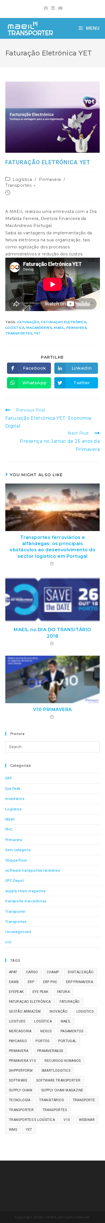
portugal (67, 1041)
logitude (17, 1021)
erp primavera (79, 982)
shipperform (20, 1071)
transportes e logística (32, 1120)
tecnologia (20, 1100)
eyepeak (16, 992)
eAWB (14, 982)
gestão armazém (25, 1011)
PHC (9, 829)
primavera (76, 328)
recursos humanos (63, 1061)
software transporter (58, 1080)
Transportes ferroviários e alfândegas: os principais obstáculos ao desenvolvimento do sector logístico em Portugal (52, 547)
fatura (63, 992)
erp (31, 982)
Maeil (10, 819)
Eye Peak (13, 788)
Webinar (87, 1120)
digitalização (81, 972)
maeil (59, 328)
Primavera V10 (22, 1061)
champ (53, 972)
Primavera (50, 179)
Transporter (15, 911)
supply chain (20, 1090)
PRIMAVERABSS (50, 1051)
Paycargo (18, 1041)
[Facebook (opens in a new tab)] (46, 8)
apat (13, 972)
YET (37, 333)
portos (42, 1041)
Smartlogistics (56, 1071)
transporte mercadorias (25, 901)
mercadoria (20, 1031)
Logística (22, 179)
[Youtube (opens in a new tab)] (60, 8)
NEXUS (46, 1031)
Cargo (32, 972)
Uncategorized (18, 932)
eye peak (40, 992)
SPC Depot (14, 880)
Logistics (85, 1011)
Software (18, 1080)
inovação (58, 1011)
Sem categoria (18, 850)
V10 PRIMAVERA (52, 709)
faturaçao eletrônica (63, 322)
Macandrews (39, 328)
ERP (8, 778)
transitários (51, 1100)
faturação (28, 322)
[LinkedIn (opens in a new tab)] (53, 8)
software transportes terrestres (32, 870)
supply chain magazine (25, 891)
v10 (8, 942)
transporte (84, 1100)
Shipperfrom (16, 860)
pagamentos (71, 1031)
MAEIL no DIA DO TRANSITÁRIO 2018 (52, 633)
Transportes (18, 185)
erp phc (50, 982)
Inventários (15, 799)
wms (13, 1130)
